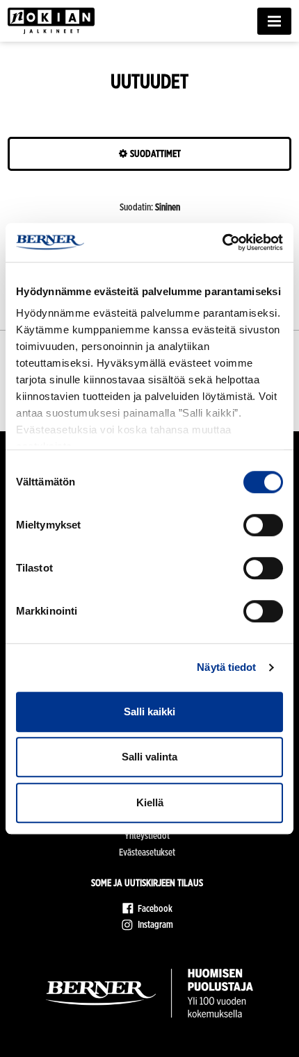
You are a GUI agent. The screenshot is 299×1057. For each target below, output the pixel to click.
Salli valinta (149, 757)
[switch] (263, 525)
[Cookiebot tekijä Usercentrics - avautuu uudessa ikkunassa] (222, 242)
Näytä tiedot (226, 667)
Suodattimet (154, 153)
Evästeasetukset (147, 852)
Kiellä (149, 802)
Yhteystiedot (147, 835)
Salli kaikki (149, 711)
